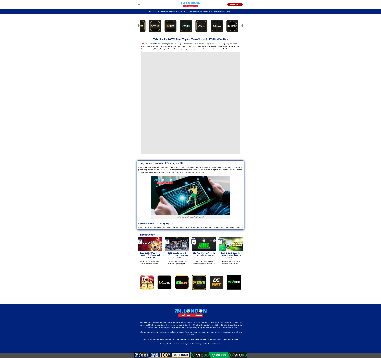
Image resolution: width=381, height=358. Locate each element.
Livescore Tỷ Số (206, 11)
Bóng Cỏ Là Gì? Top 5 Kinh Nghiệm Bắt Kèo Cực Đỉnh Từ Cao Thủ (150, 255)
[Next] (242, 254)
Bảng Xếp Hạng (219, 11)
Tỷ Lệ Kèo (155, 11)
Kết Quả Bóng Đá (193, 11)
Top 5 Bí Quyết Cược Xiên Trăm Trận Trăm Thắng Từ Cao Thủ (231, 255)
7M (150, 11)
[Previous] (138, 254)
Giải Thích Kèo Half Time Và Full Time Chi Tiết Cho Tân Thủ (204, 255)
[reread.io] (190, 4)
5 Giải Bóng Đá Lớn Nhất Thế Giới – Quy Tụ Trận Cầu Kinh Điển (177, 255)
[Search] (139, 4)
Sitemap (235, 339)
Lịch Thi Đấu (180, 11)
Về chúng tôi (154, 339)
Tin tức (229, 11)
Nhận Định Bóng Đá (168, 11)
